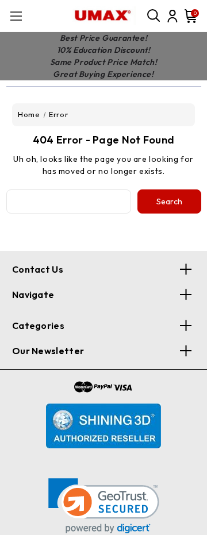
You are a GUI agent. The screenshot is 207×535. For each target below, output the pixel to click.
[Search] (154, 16)
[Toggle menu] (16, 16)
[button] (104, 506)
